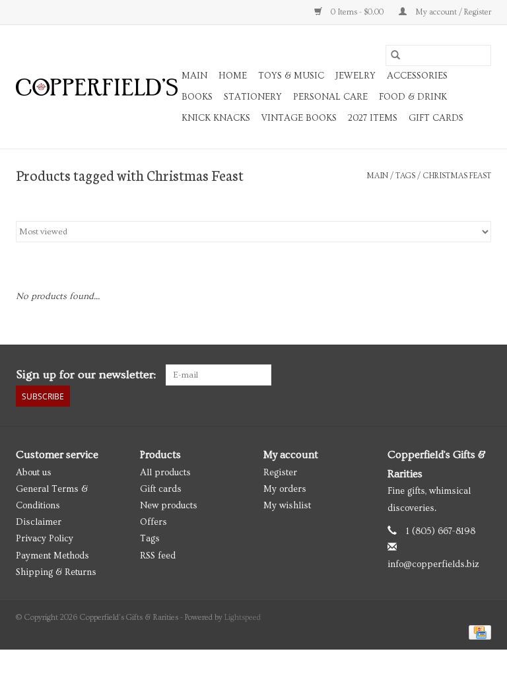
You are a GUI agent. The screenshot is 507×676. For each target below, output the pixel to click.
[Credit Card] (477, 630)
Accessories (417, 76)
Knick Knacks (216, 118)
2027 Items (372, 118)
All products (165, 472)
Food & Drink (413, 97)
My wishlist (287, 505)
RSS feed (158, 556)
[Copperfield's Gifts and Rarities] (97, 87)
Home (233, 76)
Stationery (253, 97)
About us (33, 472)
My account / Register (452, 12)
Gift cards (436, 118)
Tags (405, 176)
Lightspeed (242, 617)
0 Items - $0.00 (357, 12)
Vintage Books (299, 118)
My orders (284, 489)
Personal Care (330, 97)
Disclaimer (38, 522)
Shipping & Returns (56, 572)
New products (168, 505)
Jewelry (355, 76)
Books (197, 97)
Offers (153, 522)
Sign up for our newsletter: (86, 375)
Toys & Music (291, 76)
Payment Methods (52, 556)
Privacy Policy (44, 538)
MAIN (194, 76)
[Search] (395, 55)
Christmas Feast (456, 176)
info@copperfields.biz (433, 564)
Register (280, 472)
